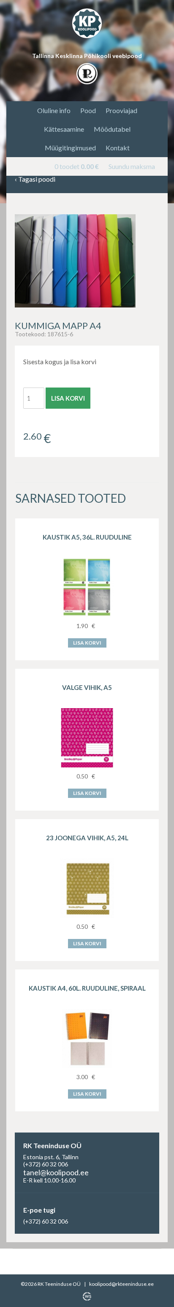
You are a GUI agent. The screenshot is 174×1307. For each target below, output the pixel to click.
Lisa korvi (68, 398)
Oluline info (54, 110)
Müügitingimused (70, 148)
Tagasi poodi (35, 179)
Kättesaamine (64, 129)
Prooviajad (121, 110)
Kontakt (118, 148)
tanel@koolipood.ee (56, 1172)
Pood (88, 110)
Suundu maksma (132, 166)
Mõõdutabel (112, 129)
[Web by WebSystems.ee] (87, 1296)
